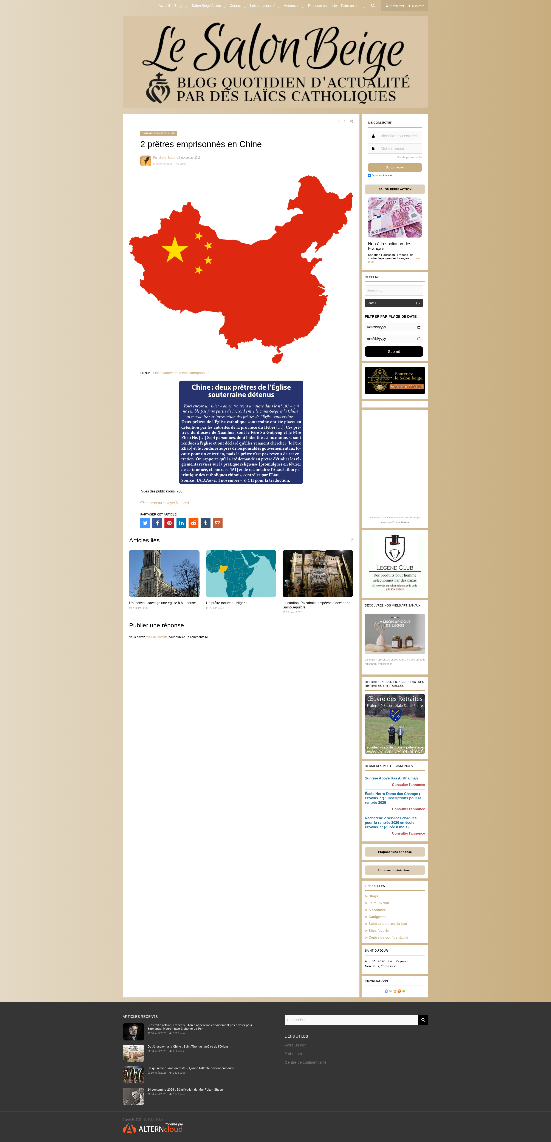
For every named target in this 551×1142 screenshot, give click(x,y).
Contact (235, 6)
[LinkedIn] (181, 523)
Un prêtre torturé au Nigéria (227, 603)
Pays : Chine (168, 133)
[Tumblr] (205, 523)
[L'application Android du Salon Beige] (403, 992)
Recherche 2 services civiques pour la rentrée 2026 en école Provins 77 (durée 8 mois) (390, 822)
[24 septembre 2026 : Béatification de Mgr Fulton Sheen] (133, 1104)
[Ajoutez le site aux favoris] (395, 992)
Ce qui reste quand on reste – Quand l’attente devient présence (190, 1068)
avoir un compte (157, 637)
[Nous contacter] (390, 992)
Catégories (377, 917)
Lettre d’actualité (262, 6)
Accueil (164, 6)
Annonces (291, 6)
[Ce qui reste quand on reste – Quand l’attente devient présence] (133, 1082)
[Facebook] (157, 523)
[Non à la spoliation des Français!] (395, 236)
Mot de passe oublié (409, 157)
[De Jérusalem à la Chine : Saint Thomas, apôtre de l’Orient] (133, 1061)
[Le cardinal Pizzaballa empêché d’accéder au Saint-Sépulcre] (318, 596)
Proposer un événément (395, 870)
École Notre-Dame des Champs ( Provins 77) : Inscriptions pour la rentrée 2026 (393, 798)
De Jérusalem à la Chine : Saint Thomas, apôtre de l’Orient (187, 1046)
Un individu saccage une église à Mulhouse (162, 603)
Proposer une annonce (395, 851)
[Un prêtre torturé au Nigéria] (241, 596)
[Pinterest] (169, 523)
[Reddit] (193, 523)
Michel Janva (166, 157)
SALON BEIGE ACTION (395, 189)
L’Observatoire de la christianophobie (179, 373)
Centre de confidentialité (388, 937)
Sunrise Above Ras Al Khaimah (391, 778)
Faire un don (378, 903)
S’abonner (376, 910)
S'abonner (293, 1054)
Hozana (405, 522)
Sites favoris (378, 930)
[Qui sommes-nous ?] (386, 992)
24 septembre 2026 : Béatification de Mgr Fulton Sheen (185, 1089)
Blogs (178, 6)
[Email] (218, 523)
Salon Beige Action (206, 6)
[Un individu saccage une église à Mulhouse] (164, 596)
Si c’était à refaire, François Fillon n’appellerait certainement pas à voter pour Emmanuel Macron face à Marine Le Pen (199, 1026)
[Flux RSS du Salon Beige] (399, 992)
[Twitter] (145, 523)
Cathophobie (150, 133)
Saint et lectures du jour (387, 924)
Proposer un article (322, 6)
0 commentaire (162, 163)
